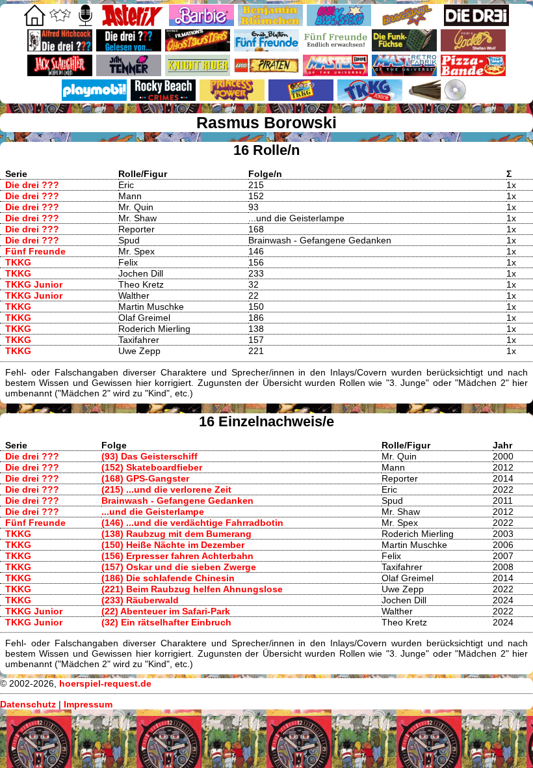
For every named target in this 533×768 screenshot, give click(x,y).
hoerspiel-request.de (105, 683)
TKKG (18, 262)
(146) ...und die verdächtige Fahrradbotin (192, 522)
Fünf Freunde (35, 251)
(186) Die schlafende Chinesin (168, 578)
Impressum (88, 704)
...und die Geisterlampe (152, 511)
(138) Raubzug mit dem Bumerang (176, 533)
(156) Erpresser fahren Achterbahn (177, 556)
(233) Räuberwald (140, 600)
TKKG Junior (33, 284)
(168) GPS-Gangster (145, 478)
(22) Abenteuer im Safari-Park (165, 611)
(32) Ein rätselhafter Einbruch (166, 622)
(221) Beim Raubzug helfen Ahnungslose (192, 589)
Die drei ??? (32, 185)
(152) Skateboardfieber (151, 467)
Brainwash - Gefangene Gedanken (177, 500)
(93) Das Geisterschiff (149, 456)
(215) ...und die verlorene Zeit (166, 489)
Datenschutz (28, 704)
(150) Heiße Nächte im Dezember (172, 545)
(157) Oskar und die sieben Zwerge (178, 567)
